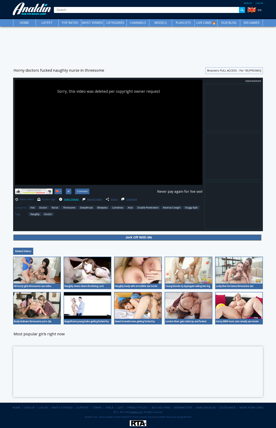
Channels (138, 23)
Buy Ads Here (161, 407)
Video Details (71, 199)
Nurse (55, 207)
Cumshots (117, 207)
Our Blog (228, 23)
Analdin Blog (206, 407)
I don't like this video (49, 191)
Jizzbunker (227, 407)
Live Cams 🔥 (206, 23)
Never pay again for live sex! (179, 191)
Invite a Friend (62, 407)
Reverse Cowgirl (171, 207)
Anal (130, 207)
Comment (131, 199)
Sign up (248, 3)
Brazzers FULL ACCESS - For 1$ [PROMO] (234, 70)
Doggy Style (191, 207)
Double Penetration (147, 207)
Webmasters (183, 407)
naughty (35, 214)
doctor (48, 214)
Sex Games (251, 23)
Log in (259, 3)
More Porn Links (251, 407)
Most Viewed (92, 23)
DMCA (109, 407)
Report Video (94, 199)
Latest (47, 23)
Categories (115, 23)
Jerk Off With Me (138, 237)
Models (160, 23)
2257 (120, 407)
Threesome (69, 207)
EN (259, 10)
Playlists (183, 23)
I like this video (18, 191)
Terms (97, 407)
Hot (33, 207)
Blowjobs (102, 207)
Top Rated (69, 23)
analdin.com (136, 412)
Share (114, 199)
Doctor (43, 207)
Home (24, 23)
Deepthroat (86, 207)
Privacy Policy (137, 407)
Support (83, 407)
